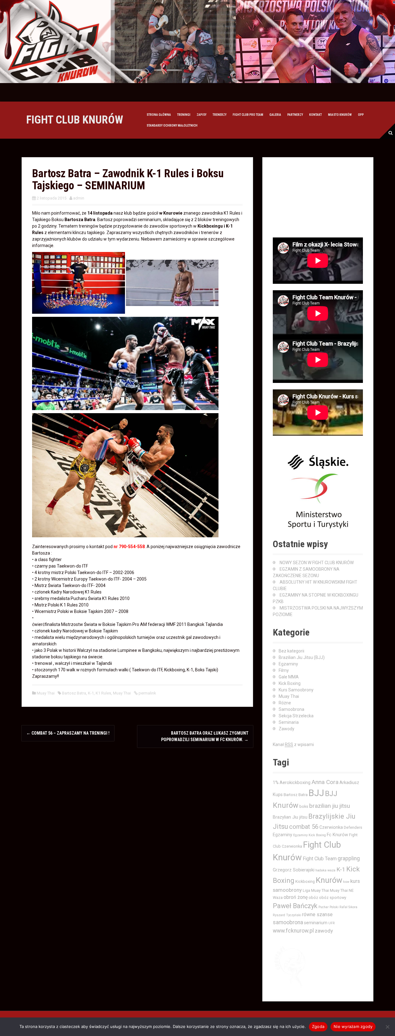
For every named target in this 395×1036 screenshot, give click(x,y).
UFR (331, 923)
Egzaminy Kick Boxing (309, 835)
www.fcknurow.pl (293, 931)
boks (303, 806)
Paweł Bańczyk (295, 906)
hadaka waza (325, 870)
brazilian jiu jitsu (329, 805)
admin (78, 198)
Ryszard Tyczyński (287, 915)
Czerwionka (331, 827)
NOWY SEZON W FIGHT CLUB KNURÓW (317, 562)
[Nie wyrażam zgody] (387, 1027)
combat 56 (303, 826)
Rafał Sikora (348, 907)
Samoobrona (291, 709)
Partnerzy (295, 114)
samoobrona (288, 922)
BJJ (316, 793)
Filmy (284, 670)
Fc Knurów (337, 834)
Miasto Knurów (340, 114)
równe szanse (317, 914)
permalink (147, 693)
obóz (313, 897)
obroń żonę (296, 897)
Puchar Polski (328, 907)
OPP (361, 114)
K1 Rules (103, 693)
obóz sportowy (332, 897)
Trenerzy (220, 114)
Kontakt (315, 114)
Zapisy (201, 114)
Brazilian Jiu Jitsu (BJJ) (302, 657)
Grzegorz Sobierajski (293, 869)
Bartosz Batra (74, 693)
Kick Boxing (290, 683)
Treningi (183, 114)
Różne (285, 702)
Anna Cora (325, 782)
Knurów (329, 880)
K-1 (91, 693)
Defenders (353, 827)
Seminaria (289, 722)
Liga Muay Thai (316, 890)
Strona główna (159, 114)
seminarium (315, 922)
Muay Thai (46, 693)
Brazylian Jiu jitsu (290, 817)
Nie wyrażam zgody (353, 1026)
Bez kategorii (291, 650)
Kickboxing (305, 881)
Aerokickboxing (295, 782)
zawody (324, 931)
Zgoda (318, 1026)
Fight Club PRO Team (248, 114)
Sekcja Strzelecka (296, 715)
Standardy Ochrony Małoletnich (172, 125)
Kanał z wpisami (293, 744)
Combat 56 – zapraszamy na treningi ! (68, 733)
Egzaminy (288, 663)
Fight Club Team (320, 859)
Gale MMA (289, 676)
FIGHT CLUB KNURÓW (74, 119)
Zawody (286, 728)
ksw (346, 882)
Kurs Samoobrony (296, 689)
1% (276, 782)
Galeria (275, 114)
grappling (349, 858)
